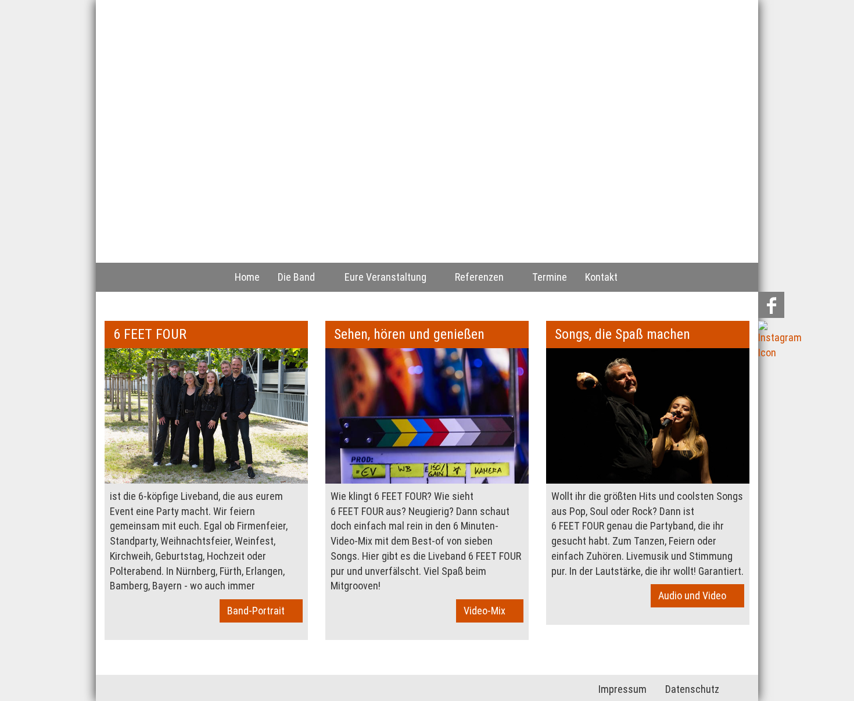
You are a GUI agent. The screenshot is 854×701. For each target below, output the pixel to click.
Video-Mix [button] (487, 611)
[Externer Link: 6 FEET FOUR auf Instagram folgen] (780, 341)
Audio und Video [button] (694, 595)
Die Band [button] (299, 277)
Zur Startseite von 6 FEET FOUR (204, 93)
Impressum (622, 689)
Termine (549, 277)
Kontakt (601, 277)
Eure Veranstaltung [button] (388, 277)
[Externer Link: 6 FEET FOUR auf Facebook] (771, 305)
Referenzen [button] (481, 277)
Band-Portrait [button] (258, 611)
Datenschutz (692, 689)
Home (247, 277)
